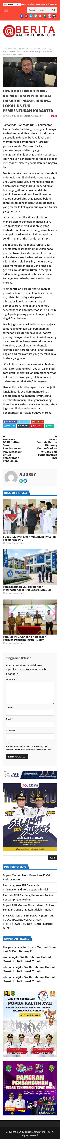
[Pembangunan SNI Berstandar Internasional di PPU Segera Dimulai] (30, 567)
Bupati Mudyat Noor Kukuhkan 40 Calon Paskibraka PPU (29, 538)
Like (55, 116)
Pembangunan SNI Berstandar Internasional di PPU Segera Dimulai (27, 588)
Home (5, 49)
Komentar (11, 679)
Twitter (25, 422)
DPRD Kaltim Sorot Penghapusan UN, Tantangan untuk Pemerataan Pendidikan (12, 450)
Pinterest (38, 426)
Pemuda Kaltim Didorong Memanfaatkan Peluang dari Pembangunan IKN (47, 448)
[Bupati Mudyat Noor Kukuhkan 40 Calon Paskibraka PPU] (30, 516)
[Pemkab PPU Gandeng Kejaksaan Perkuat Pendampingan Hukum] (30, 617)
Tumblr (24, 426)
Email (9, 719)
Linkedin (10, 426)
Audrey (8, 116)
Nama (9, 707)
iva (5, 957)
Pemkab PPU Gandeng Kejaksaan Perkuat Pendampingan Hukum (24, 638)
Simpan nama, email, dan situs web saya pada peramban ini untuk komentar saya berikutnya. (29, 748)
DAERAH (12, 49)
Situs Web (10, 730)
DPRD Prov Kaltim (25, 49)
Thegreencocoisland (16, 947)
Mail (50, 426)
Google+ (38, 422)
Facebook (10, 422)
